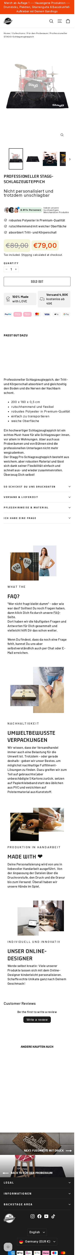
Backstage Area (18, 1204)
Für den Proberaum (37, 33)
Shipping (26, 254)
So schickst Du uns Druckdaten (30, 486)
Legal (9, 1182)
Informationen (18, 1193)
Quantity (11, 263)
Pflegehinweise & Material (26, 507)
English (35, 1232)
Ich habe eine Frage (20, 518)
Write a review (37, 1019)
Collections (18, 33)
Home (7, 33)
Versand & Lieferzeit (21, 497)
